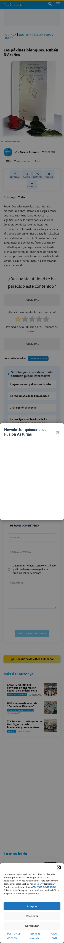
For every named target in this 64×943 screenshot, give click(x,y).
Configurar (32, 925)
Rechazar (32, 916)
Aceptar (32, 906)
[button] (58, 867)
